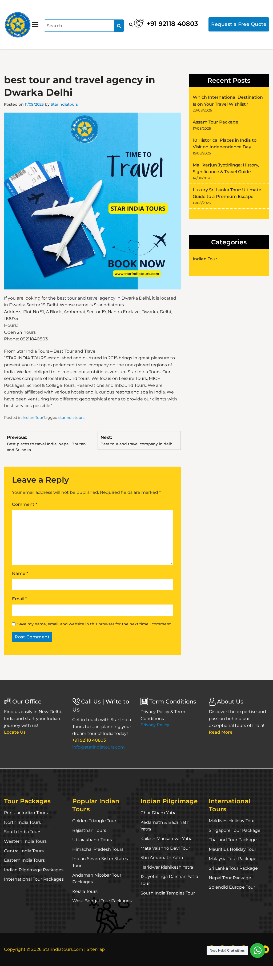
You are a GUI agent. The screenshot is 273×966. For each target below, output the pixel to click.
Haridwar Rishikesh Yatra (166, 867)
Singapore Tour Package (234, 830)
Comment (24, 504)
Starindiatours (64, 104)
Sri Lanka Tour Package (233, 868)
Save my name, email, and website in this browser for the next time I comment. (94, 624)
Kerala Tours (85, 891)
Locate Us (15, 732)
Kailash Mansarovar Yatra (166, 838)
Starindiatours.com (63, 949)
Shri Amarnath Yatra (161, 857)
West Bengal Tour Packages (102, 900)
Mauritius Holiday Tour (232, 849)
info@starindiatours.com (98, 747)
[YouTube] (265, 949)
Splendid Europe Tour (232, 887)
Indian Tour (33, 417)
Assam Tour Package (215, 122)
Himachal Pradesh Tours (97, 849)
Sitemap (96, 949)
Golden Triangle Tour (94, 820)
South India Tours (22, 831)
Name (20, 573)
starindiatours (71, 417)
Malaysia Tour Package (232, 858)
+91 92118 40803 (172, 23)
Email (19, 598)
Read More (220, 732)
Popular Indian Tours (26, 812)
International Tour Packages (34, 879)
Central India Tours (24, 850)
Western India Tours (25, 841)
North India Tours (22, 822)
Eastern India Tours (24, 860)
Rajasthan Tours (89, 830)
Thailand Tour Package (233, 839)
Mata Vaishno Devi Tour (165, 848)
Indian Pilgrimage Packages (33, 869)
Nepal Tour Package (230, 877)
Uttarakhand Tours (92, 839)
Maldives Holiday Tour (232, 820)
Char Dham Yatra (158, 812)
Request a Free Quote (238, 24)
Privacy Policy (154, 724)
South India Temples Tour (167, 893)
